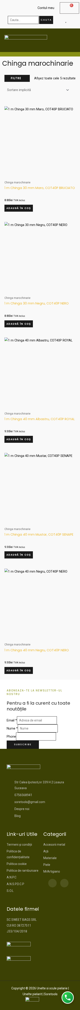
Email (12, 720)
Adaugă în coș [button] (18, 208)
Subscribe (23, 744)
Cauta (46, 20)
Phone (11, 736)
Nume (12, 728)
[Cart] (69, 8)
